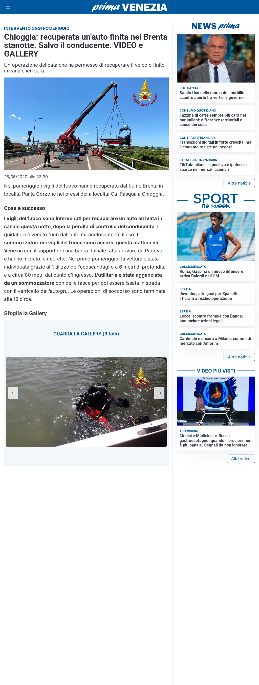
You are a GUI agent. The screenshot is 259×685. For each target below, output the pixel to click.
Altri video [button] (241, 458)
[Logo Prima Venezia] (129, 7)
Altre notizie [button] (239, 183)
